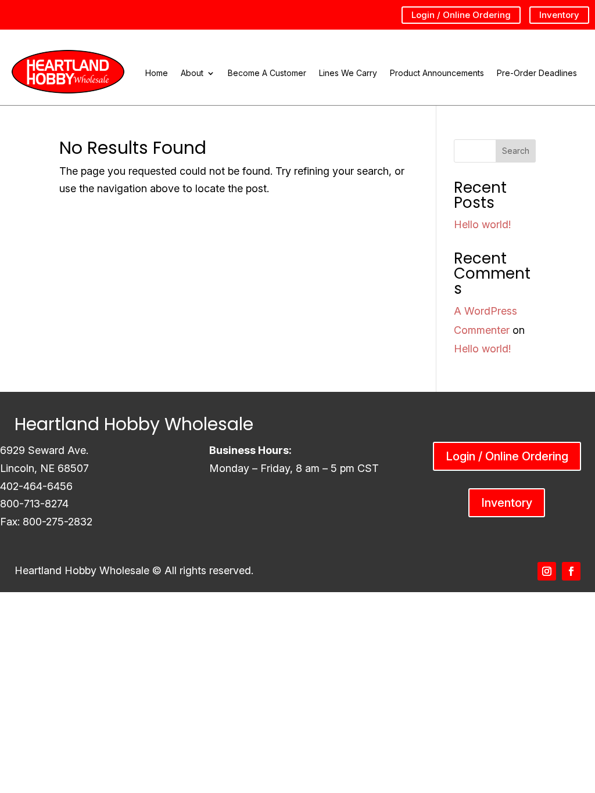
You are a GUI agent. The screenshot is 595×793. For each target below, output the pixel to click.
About (192, 73)
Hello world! (482, 224)
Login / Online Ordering (461, 14)
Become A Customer (267, 73)
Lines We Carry (348, 73)
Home (156, 73)
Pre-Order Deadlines (537, 73)
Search (515, 151)
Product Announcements (437, 73)
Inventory (559, 14)
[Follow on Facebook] (571, 571)
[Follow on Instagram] (546, 571)
